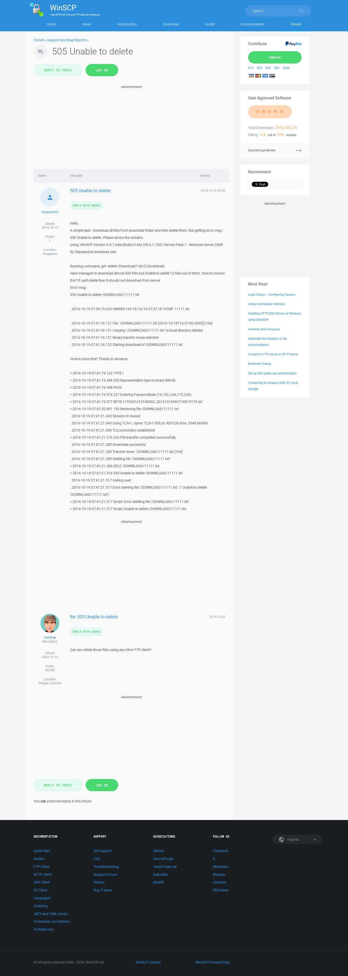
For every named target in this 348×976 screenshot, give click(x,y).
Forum (296, 24)
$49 (268, 68)
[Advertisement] (131, 125)
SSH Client (42, 882)
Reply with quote (86, 205)
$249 (286, 68)
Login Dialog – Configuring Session (271, 294)
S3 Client (40, 890)
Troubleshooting (106, 866)
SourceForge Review (261, 150)
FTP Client (41, 866)
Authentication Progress (264, 329)
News (87, 24)
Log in (102, 70)
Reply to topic (58, 70)
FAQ (96, 858)
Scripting (40, 906)
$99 (276, 68)
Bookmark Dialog (259, 364)
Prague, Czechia (49, 683)
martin (48, 637)
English (293, 839)
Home (51, 24)
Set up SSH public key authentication (272, 373)
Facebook (220, 851)
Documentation (252, 24)
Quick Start (42, 851)
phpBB (158, 882)
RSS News (221, 890)
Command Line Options (52, 921)
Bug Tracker (102, 890)
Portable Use (43, 929)
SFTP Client (42, 874)
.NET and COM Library (51, 914)
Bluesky (219, 874)
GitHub (158, 851)
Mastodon (221, 866)
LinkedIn (219, 882)
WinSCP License (148, 962)
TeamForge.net (165, 866)
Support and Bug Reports (66, 40)
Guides (39, 858)
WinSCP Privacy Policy (212, 962)
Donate (275, 57)
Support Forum (105, 874)
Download (171, 24)
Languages (42, 898)
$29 (259, 68)
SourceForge (163, 858)
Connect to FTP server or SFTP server (273, 354)
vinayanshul (49, 212)
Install (209, 24)
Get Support (102, 851)
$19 (250, 68)
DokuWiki (160, 874)
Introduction (127, 24)
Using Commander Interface (266, 304)
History (98, 882)
